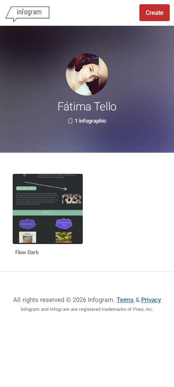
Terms (125, 300)
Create (154, 12)
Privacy (151, 300)
